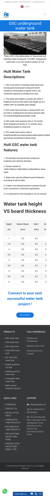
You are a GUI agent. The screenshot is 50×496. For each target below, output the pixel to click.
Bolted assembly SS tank (12, 366)
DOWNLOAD (10, 404)
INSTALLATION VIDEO (11, 414)
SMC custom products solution (12, 387)
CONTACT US (11, 408)
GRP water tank (12, 338)
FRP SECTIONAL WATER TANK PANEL (12, 437)
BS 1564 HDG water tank (11, 359)
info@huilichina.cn (39, 2)
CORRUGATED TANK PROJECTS (12, 421)
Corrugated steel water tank (12, 380)
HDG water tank (12, 342)
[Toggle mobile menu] (45, 14)
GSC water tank (12, 346)
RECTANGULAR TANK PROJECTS (12, 428)
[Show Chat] (31, 494)
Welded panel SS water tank (12, 373)
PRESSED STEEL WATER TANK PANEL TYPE (12, 446)
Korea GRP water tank (12, 352)
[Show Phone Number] (36, 494)
